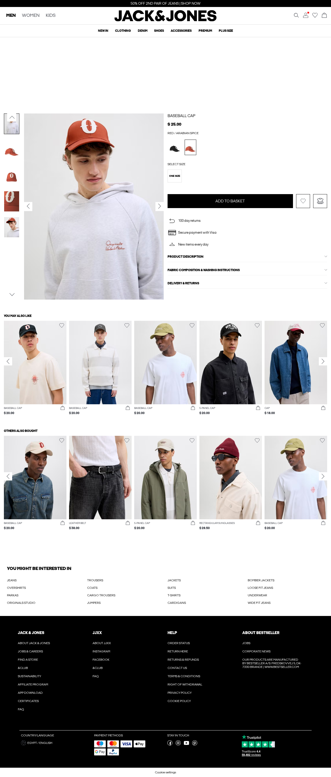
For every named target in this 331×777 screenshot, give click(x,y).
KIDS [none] (51, 15)
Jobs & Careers (30, 651)
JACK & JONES (31, 632)
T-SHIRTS (174, 595)
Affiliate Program (33, 684)
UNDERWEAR (257, 595)
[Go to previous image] (11, 117)
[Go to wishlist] (315, 17)
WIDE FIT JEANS (259, 603)
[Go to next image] (11, 294)
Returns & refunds (183, 659)
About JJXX (102, 643)
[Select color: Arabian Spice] (190, 147)
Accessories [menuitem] (181, 31)
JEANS (12, 580)
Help (172, 632)
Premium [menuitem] (205, 31)
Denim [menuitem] (142, 31)
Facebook (101, 659)
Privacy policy (180, 693)
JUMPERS (94, 603)
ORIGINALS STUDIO (21, 603)
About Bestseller (260, 632)
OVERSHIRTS (16, 588)
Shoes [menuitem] (159, 31)
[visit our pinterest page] (194, 744)
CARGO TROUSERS (101, 595)
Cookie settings (165, 772)
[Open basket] (324, 16)
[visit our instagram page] (178, 744)
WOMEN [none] (31, 15)
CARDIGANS (177, 603)
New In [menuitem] (103, 31)
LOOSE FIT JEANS (260, 588)
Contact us (177, 668)
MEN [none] (11, 15)
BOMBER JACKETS (261, 580)
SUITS (172, 588)
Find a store (28, 659)
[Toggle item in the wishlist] (303, 201)
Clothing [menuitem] (123, 31)
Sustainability (29, 676)
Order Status (179, 643)
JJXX (97, 632)
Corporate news (256, 651)
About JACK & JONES (34, 643)
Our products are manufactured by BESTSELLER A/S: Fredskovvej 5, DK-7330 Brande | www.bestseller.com (271, 663)
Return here (178, 651)
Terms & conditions (184, 676)
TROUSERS (95, 580)
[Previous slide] (8, 361)
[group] (35, 370)
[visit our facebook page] (169, 744)
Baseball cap (181, 115)
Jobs (246, 643)
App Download (30, 693)
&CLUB (23, 668)
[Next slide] (323, 361)
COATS (92, 588)
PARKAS (12, 595)
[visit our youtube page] (186, 744)
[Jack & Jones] (166, 20)
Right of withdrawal (185, 684)
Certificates (28, 701)
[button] (175, 176)
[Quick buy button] (62, 408)
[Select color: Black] (175, 147)
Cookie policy (179, 701)
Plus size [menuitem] (226, 31)
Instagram (101, 651)
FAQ (21, 709)
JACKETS (174, 580)
